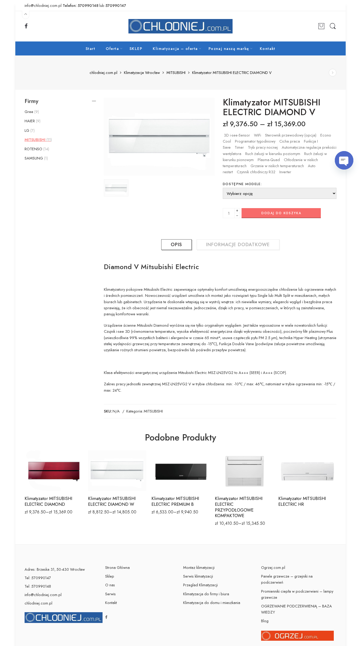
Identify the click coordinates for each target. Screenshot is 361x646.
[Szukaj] (332, 26)
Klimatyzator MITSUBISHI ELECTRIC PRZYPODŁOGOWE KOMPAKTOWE (238, 507)
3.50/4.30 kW (230, 475)
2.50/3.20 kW (40, 467)
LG (29, 130)
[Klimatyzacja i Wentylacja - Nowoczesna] (180, 26)
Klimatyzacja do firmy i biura (206, 594)
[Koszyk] (321, 26)
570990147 (115, 5)
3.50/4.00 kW (40, 475)
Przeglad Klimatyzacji (200, 585)
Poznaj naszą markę (229, 48)
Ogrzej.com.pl (273, 567)
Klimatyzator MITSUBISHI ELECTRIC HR (302, 501)
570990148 (88, 5)
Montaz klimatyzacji (199, 567)
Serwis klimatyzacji (198, 576)
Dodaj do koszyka (281, 213)
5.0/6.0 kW (41, 483)
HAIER (32, 121)
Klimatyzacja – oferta (175, 48)
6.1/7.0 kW (231, 467)
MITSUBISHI (176, 73)
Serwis (110, 594)
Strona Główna (117, 567)
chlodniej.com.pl (103, 73)
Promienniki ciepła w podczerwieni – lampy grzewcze (297, 594)
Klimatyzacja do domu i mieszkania (211, 602)
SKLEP (135, 48)
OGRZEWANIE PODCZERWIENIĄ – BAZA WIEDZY (296, 609)
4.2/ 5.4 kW (167, 475)
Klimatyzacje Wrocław (142, 73)
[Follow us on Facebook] (26, 26)
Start (90, 48)
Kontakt (267, 48)
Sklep (109, 576)
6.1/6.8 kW (40, 459)
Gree (31, 111)
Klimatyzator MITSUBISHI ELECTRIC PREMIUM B (175, 501)
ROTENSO (36, 149)
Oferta (112, 48)
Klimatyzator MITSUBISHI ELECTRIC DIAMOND (48, 501)
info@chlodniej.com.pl (43, 594)
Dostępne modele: (242, 184)
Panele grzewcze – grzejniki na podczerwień (287, 579)
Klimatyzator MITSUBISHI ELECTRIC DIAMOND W (112, 501)
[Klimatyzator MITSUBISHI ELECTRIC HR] (307, 470)
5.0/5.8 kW (167, 483)
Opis (176, 244)
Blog (265, 621)
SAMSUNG (36, 158)
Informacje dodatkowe (238, 244)
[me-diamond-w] (159, 136)
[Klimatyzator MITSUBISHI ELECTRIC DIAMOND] (332, 73)
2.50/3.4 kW (231, 459)
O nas (110, 585)
